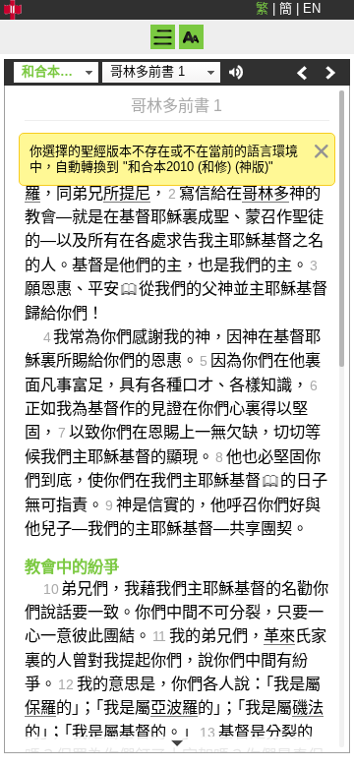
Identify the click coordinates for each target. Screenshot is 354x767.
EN (312, 8)
